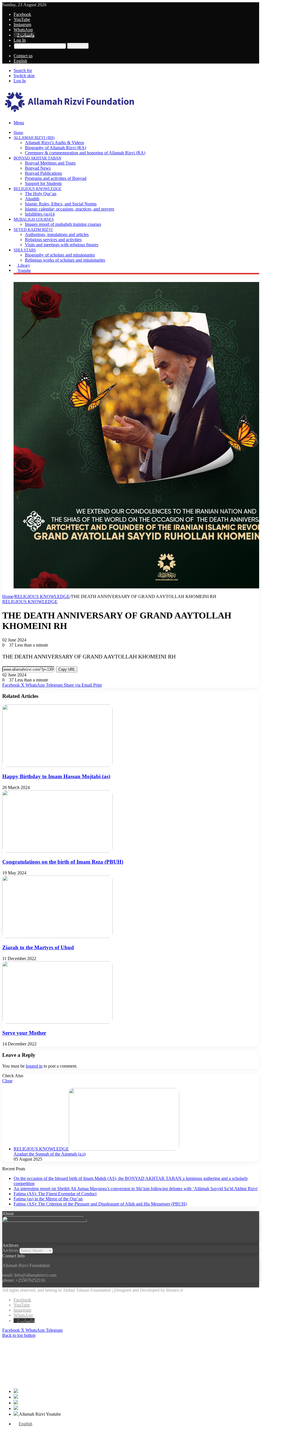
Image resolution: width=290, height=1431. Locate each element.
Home (18, 133)
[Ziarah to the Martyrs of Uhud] (57, 936)
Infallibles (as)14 (40, 214)
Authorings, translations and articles (57, 234)
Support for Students (43, 183)
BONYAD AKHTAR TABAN (37, 158)
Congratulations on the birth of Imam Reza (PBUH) (62, 862)
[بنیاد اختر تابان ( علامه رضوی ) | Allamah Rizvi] (69, 113)
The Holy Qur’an (40, 193)
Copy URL (66, 669)
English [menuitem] (25, 1423)
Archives (10, 1250)
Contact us (23, 55)
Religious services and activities (53, 239)
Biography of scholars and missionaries (60, 254)
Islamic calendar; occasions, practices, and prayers (69, 209)
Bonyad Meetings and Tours (50, 163)
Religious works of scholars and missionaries (65, 260)
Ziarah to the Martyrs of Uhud (38, 947)
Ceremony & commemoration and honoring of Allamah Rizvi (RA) (85, 152)
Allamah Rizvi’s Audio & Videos (54, 142)
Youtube (24, 270)
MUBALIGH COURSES (34, 219)
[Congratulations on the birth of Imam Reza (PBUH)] (57, 851)
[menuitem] (20, 60)
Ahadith (32, 198)
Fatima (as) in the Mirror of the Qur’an (48, 1198)
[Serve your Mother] (57, 1022)
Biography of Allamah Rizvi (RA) (55, 147)
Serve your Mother (24, 1033)
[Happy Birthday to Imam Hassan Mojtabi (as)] (57, 765)
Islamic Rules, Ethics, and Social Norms (61, 203)
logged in (34, 1066)
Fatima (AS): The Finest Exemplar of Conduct (55, 1193)
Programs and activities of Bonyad (55, 178)
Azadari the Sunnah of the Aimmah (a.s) (50, 1154)
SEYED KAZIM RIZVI (33, 230)
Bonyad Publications (43, 173)
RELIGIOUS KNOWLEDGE (37, 189)
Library (23, 265)
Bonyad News (38, 168)
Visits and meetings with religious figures (61, 244)
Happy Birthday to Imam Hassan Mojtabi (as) (56, 776)
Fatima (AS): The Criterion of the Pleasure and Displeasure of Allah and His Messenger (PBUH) (100, 1203)
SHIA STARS (25, 250)
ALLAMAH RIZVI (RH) (34, 138)
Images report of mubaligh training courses (63, 224)
